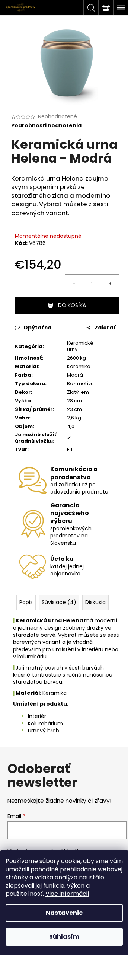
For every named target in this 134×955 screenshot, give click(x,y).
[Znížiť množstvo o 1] (74, 284)
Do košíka (72, 305)
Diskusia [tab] (95, 602)
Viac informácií (67, 893)
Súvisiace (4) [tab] (59, 602)
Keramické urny (80, 346)
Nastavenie (64, 912)
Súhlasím (64, 936)
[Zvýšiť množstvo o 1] (110, 284)
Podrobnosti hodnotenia (46, 125)
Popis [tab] (26, 602)
